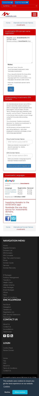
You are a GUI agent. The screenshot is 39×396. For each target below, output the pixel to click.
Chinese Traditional (10, 192)
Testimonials (7, 332)
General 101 (7, 309)
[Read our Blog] (12, 336)
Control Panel (8, 348)
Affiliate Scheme (8, 285)
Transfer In (7, 280)
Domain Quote (8, 263)
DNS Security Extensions (11, 314)
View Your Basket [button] (21, 2)
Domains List (7, 250)
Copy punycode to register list (19, 166)
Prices (5, 260)
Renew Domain (8, 350)
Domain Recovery (9, 268)
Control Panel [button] (7, 2)
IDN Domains (7, 253)
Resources (7, 317)
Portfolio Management (11, 277)
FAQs (5, 295)
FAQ (4, 363)
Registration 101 (8, 312)
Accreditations (8, 329)
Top (4, 361)
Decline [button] (7, 392)
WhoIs (5, 292)
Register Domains (9, 248)
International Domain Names (23, 23)
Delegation (7, 307)
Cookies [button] (6, 386)
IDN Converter (8, 255)
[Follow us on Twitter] (8, 336)
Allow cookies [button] (20, 392)
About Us (6, 324)
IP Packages (7, 275)
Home (8, 23)
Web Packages (8, 287)
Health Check (8, 282)
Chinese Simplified (10, 190)
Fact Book (6, 304)
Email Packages (8, 290)
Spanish (7, 194)
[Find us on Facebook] (4, 336)
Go (11, 89)
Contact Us (7, 327)
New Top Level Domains (11, 258)
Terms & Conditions (10, 297)
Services (6, 265)
